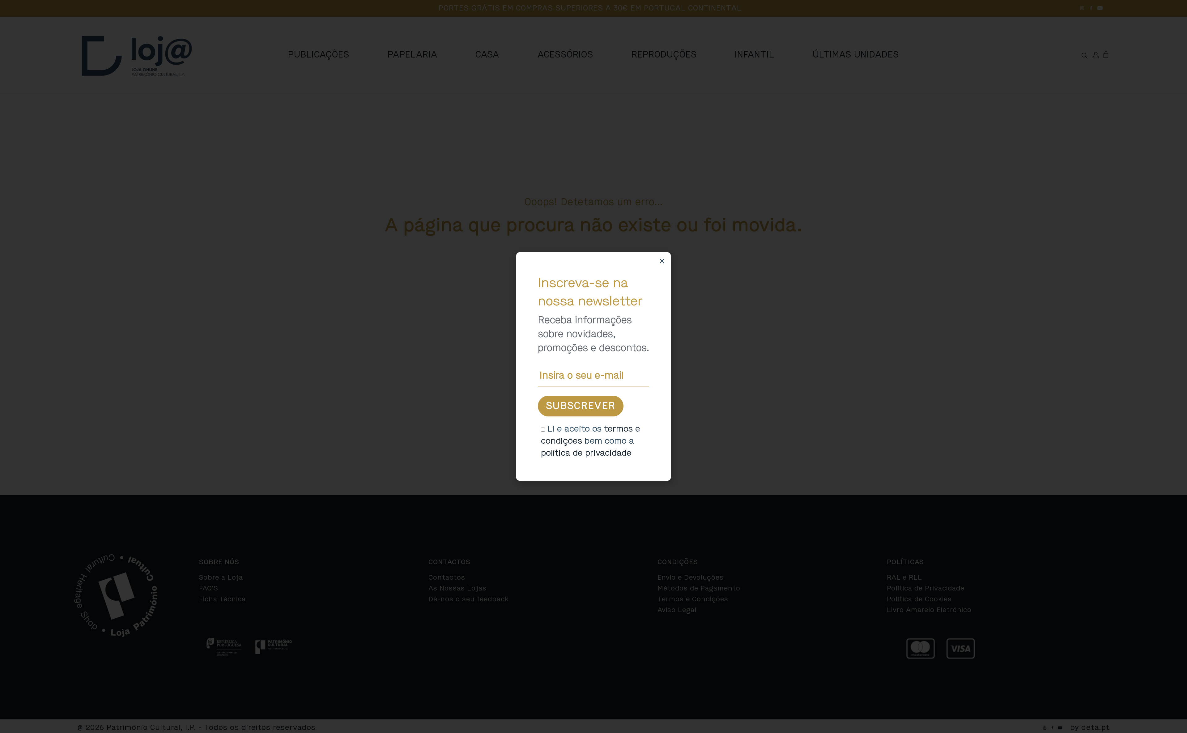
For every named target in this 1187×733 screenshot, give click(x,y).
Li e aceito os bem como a (590, 440)
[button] (662, 261)
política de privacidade (586, 452)
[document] (593, 366)
